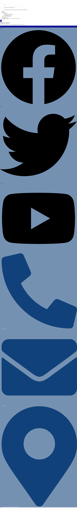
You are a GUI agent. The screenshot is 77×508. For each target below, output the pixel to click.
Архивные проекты (5, 13)
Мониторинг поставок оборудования (7, 16)
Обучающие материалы (5, 17)
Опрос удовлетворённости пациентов (7, 15)
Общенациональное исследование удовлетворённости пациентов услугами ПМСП (12, 18)
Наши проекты (4, 12)
